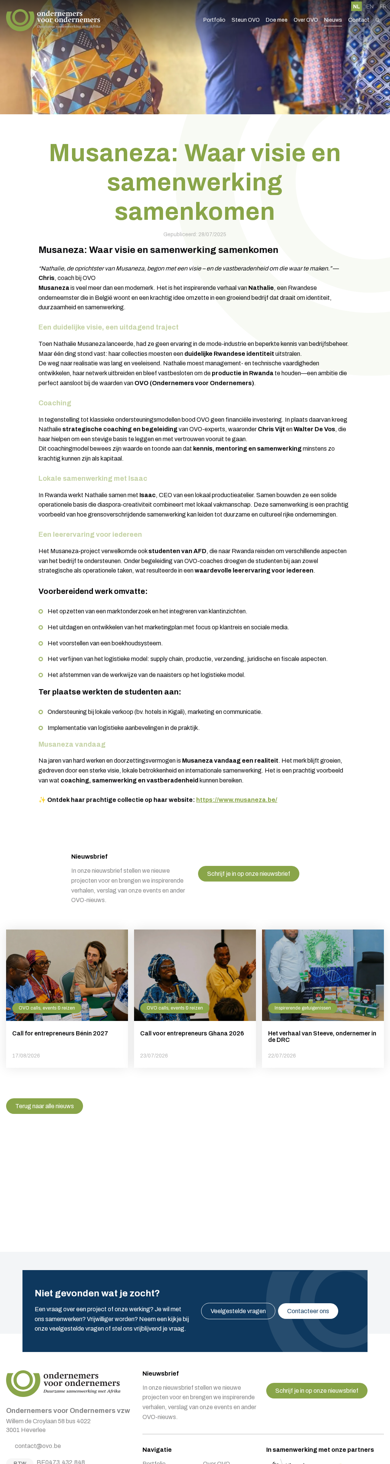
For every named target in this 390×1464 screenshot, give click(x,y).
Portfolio (214, 20)
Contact (358, 20)
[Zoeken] (377, 20)
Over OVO (306, 20)
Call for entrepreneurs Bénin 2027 (67, 999)
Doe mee (277, 20)
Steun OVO (246, 20)
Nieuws (333, 20)
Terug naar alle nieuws (44, 1106)
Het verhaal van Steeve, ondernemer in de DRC (323, 999)
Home (53, 20)
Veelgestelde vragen (238, 1311)
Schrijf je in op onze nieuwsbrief (248, 873)
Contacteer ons (308, 1311)
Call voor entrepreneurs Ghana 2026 (195, 999)
